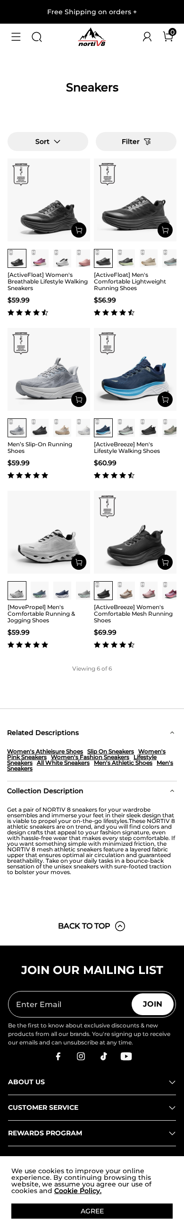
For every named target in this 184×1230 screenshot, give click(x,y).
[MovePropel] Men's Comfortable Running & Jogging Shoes (41, 613)
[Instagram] (80, 1056)
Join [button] (152, 1004)
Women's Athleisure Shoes (45, 751)
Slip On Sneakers (110, 751)
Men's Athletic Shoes (123, 762)
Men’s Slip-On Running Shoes (40, 447)
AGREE (92, 1211)
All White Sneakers (63, 762)
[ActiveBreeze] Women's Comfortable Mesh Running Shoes (133, 613)
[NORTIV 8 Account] (147, 37)
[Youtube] (126, 1056)
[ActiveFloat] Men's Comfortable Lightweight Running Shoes (130, 281)
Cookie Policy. (77, 1190)
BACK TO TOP (84, 925)
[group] (17, 258)
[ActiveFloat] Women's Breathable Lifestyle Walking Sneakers (48, 281)
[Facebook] (58, 1056)
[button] (16, 36)
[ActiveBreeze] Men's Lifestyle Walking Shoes (127, 447)
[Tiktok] (103, 1056)
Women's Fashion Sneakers (90, 757)
